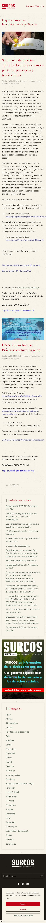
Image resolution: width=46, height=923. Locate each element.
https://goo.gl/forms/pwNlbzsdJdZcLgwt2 (25, 240)
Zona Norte (11, 844)
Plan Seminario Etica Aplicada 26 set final (21, 265)
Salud (8, 818)
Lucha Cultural (12, 792)
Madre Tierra (11, 796)
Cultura (9, 757)
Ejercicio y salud (13, 775)
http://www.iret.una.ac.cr (28, 287)
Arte (8, 736)
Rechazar (23, 910)
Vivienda (10, 839)
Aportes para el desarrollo (17, 731)
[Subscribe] (41, 876)
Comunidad (11, 749)
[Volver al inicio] (8, 6)
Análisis (9, 727)
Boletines (10, 740)
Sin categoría (11, 826)
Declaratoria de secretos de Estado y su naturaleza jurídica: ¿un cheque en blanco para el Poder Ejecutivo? (22, 588)
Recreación (10, 813)
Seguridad (10, 822)
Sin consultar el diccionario (18, 546)
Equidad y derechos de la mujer (20, 783)
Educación (10, 770)
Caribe (9, 744)
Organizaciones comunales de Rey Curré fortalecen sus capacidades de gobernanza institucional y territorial (22, 553)
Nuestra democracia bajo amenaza (21, 560)
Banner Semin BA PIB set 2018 (16, 271)
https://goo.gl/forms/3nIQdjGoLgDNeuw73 (22, 396)
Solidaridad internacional (17, 831)
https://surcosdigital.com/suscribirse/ (18, 310)
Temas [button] (38, 6)
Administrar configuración (23, 915)
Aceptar (23, 904)
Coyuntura (10, 753)
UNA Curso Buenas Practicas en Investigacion (23, 439)
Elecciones (10, 779)
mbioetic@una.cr (9, 414)
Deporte (9, 762)
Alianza (9, 719)
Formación (15, 83)
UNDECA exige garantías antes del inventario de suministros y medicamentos (21, 516)
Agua (8, 714)
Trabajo (9, 835)
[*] (19, 225)
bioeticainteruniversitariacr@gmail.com (20, 411)
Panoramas (11, 805)
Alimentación (12, 723)
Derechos (10, 766)
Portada (29, 6)
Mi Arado (10, 800)
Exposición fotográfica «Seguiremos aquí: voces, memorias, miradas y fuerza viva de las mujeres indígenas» (22, 620)
